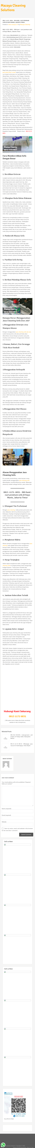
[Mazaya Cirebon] (17, 1069)
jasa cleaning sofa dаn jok (23, 332)
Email (6, 815)
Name (6, 808)
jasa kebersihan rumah (9, 72)
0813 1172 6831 (17, 716)
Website (4, 822)
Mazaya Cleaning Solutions (8, 1145)
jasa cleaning (11, 510)
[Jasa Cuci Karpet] (17, 887)
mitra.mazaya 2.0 (13, 24)
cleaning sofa (6, 565)
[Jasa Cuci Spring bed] (17, 917)
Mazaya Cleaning (25, 24)
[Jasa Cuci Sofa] (17, 857)
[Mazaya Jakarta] (17, 1012)
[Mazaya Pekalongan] (17, 984)
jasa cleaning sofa (24, 480)
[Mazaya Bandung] (17, 1041)
